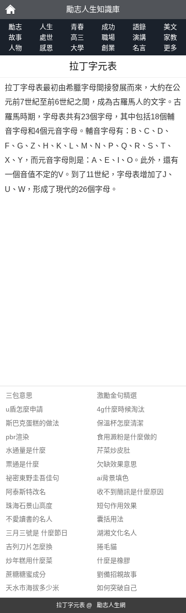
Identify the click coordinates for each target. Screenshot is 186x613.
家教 (170, 37)
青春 (77, 27)
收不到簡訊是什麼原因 (130, 492)
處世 (46, 37)
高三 (77, 37)
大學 (77, 48)
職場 (108, 37)
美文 (170, 27)
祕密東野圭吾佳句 (32, 478)
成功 (108, 27)
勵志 (10, 9)
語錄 (139, 27)
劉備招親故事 (117, 574)
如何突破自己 (117, 588)
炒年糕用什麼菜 (29, 560)
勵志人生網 (111, 605)
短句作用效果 (117, 505)
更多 (170, 48)
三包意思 (19, 395)
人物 (15, 48)
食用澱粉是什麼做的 (127, 437)
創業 (108, 48)
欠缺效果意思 (117, 464)
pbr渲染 (17, 437)
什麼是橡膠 (113, 560)
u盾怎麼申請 (24, 409)
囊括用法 (110, 519)
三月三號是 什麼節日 (37, 533)
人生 (46, 27)
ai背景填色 (113, 478)
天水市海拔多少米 (32, 588)
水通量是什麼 (26, 450)
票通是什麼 (22, 464)
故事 (15, 37)
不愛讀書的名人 (29, 519)
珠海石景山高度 (29, 505)
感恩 (46, 48)
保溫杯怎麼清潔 (120, 423)
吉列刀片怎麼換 (29, 546)
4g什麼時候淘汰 (121, 409)
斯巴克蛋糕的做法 (32, 423)
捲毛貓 (107, 546)
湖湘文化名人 (117, 533)
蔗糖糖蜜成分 (26, 574)
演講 (139, 37)
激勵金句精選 (117, 395)
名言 (139, 48)
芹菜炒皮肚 (113, 450)
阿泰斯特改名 (26, 492)
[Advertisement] (93, 293)
